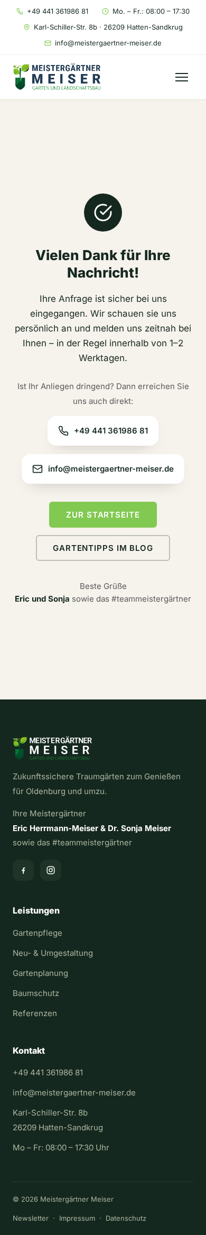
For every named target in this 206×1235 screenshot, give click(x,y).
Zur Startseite (103, 515)
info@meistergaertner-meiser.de (108, 43)
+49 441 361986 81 (57, 11)
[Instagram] (50, 870)
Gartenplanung (40, 973)
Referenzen (35, 1013)
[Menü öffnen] (181, 77)
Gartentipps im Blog (103, 548)
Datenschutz (126, 1218)
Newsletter (31, 1218)
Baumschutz (36, 993)
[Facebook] (23, 870)
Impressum (77, 1218)
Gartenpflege (37, 933)
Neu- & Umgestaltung (53, 953)
